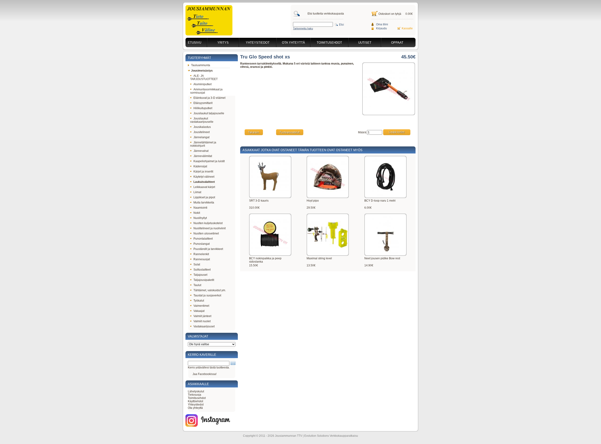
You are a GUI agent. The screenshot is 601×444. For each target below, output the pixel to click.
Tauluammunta (200, 65)
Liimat (197, 192)
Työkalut (198, 300)
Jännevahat (200, 151)
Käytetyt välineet (203, 176)
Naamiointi (200, 207)
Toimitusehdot (329, 42)
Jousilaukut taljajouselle (208, 113)
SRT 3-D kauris (259, 200)
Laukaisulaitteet (204, 182)
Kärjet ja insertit (203, 171)
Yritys (223, 42)
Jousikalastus (202, 127)
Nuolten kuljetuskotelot (208, 223)
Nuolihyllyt (200, 218)
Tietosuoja (194, 394)
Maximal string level (319, 258)
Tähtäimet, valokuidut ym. (209, 290)
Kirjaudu (381, 28)
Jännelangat (201, 137)
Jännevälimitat (202, 156)
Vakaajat (198, 311)
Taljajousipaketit (203, 280)
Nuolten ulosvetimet (206, 233)
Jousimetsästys (202, 70)
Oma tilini (382, 24)
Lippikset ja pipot (204, 197)
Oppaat (397, 42)
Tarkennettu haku (303, 28)
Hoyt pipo (313, 200)
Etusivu (194, 42)
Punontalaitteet (203, 238)
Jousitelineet (201, 132)
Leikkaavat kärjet (204, 187)
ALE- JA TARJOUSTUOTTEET (204, 77)
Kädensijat (200, 166)
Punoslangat (201, 243)
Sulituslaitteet (202, 269)
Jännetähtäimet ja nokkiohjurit (203, 144)
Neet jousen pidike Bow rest (382, 258)
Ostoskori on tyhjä (389, 13)
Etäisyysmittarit (202, 103)
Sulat (196, 264)
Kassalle (407, 28)
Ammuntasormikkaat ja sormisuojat (206, 91)
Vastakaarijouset (204, 326)
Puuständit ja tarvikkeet (208, 249)
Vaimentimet (201, 305)
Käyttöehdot (195, 401)
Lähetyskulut (196, 391)
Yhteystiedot (258, 42)
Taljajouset (200, 274)
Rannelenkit (201, 254)
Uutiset (364, 42)
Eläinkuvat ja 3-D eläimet (209, 98)
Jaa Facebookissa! (204, 374)
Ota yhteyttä (293, 42)
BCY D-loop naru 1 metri (380, 200)
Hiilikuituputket (202, 108)
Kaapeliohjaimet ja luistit (209, 161)
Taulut (197, 285)
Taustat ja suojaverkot (207, 295)
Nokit (196, 212)
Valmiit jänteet (202, 316)
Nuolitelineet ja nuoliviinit (209, 228)
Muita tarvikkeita (203, 202)
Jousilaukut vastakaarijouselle (201, 120)
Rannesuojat (201, 259)
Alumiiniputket (202, 84)
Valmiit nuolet (202, 321)
